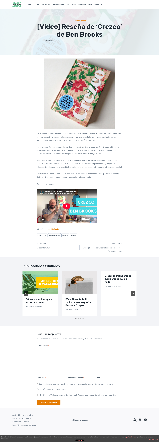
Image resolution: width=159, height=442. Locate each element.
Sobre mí (31, 4)
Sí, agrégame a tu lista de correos (52, 389)
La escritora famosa (45, 246)
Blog (90, 4)
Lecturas (76, 21)
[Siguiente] (133, 293)
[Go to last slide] (26, 293)
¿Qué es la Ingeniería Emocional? (51, 4)
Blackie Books (53, 229)
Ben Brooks (42, 235)
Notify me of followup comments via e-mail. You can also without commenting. (78, 395)
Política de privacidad (79, 420)
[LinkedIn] (145, 420)
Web (98, 378)
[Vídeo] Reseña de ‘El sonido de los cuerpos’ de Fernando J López (102, 247)
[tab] (75, 318)
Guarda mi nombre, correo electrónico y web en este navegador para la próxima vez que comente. (76, 384)
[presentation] (40, 282)
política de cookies (131, 437)
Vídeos (83, 21)
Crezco (65, 235)
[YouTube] (135, 420)
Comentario (43, 346)
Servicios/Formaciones (76, 4)
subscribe (93, 395)
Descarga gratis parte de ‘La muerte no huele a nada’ (118, 279)
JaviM (41, 41)
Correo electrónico (75, 378)
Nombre (42, 378)
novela (73, 235)
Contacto (98, 4)
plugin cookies (153, 439)
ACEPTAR (79, 440)
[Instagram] (140, 420)
